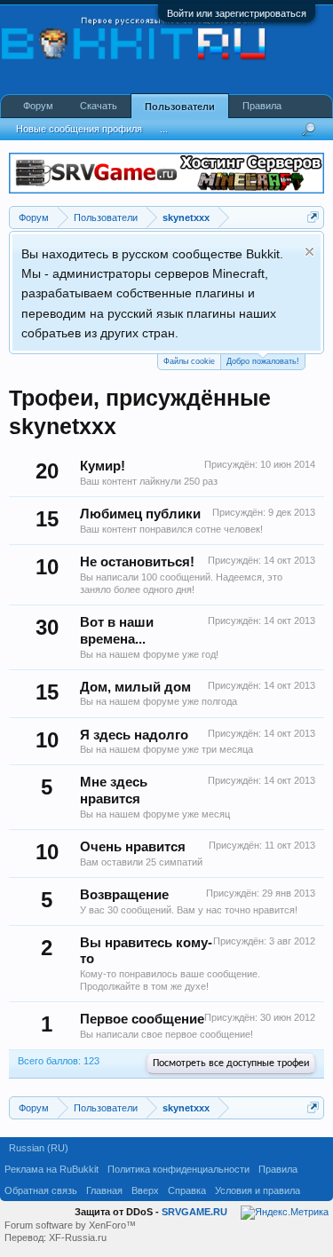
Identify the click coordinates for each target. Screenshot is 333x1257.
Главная (104, 1190)
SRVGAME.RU (194, 1211)
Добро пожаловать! (262, 361)
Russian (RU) (38, 1147)
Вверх (145, 1190)
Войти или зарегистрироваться (236, 13)
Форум (38, 105)
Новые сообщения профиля (79, 128)
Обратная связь (40, 1190)
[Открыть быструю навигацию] (313, 217)
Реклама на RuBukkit (51, 1169)
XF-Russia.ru (78, 1237)
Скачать (98, 105)
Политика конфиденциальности (178, 1169)
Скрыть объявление (309, 251)
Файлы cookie (189, 361)
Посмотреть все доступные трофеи (231, 1063)
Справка (187, 1190)
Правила (261, 105)
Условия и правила (257, 1190)
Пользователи (180, 106)
